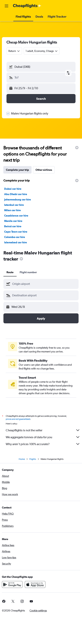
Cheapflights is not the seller (24, 430)
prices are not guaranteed (18, 419)
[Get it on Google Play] (12, 584)
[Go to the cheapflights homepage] (27, 6)
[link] (13, 601)
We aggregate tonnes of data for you (29, 437)
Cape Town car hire (15, 231)
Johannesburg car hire (17, 199)
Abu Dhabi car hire (15, 194)
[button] (6, 6)
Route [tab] (10, 272)
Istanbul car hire (14, 204)
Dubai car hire (12, 188)
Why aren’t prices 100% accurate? (28, 444)
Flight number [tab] (28, 272)
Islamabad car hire (15, 242)
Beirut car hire (12, 226)
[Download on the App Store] (35, 584)
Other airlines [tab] (43, 169)
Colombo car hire (14, 237)
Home (22, 459)
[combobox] (44, 284)
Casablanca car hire (16, 215)
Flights (32, 459)
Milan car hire (12, 210)
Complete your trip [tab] (17, 169)
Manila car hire (13, 220)
